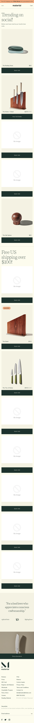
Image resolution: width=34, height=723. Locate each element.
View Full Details (17, 116)
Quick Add (17, 70)
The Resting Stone (8, 65)
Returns (19, 679)
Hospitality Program (7, 690)
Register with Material (7, 685)
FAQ (18, 677)
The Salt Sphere (7, 235)
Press (3, 679)
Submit (31, 713)
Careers (3, 695)
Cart (31, 5)
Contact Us (20, 690)
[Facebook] (1, 720)
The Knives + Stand (8, 112)
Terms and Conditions (23, 687)
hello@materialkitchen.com (24, 693)
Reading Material (6, 698)
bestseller (6, 308)
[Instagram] (9, 720)
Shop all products (17, 656)
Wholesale (4, 687)
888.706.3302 (21, 695)
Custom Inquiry (21, 682)
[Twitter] (5, 720)
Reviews (3, 677)
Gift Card (4, 682)
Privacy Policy (20, 685)
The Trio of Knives (8, 388)
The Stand (5, 341)
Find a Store (4, 693)
